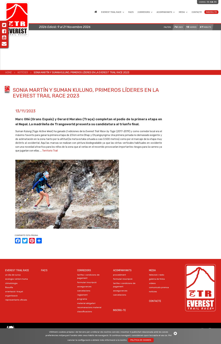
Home (96, 11)
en (215, 2)
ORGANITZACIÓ (11, 295)
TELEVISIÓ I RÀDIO (156, 275)
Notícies (22, 72)
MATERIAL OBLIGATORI (86, 303)
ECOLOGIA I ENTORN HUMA (16, 279)
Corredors (144, 12)
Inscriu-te (211, 12)
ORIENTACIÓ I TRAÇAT (14, 291)
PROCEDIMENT (119, 275)
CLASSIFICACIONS (84, 311)
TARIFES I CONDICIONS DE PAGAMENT (88, 276)
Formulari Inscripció (87, 282)
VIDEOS (152, 283)
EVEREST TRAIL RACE (111, 12)
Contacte (197, 12)
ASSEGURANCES (84, 286)
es (208, 2)
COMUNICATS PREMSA (159, 287)
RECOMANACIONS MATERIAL (89, 307)
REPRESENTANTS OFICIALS (16, 300)
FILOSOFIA (9, 287)
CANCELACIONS (83, 290)
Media (182, 12)
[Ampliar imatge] (67, 194)
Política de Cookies (140, 340)
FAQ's (130, 12)
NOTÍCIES (153, 291)
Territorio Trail (50, 150)
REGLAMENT (82, 295)
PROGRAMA (82, 299)
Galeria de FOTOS (157, 279)
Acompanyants (164, 12)
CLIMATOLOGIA (11, 283)
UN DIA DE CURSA (13, 275)
